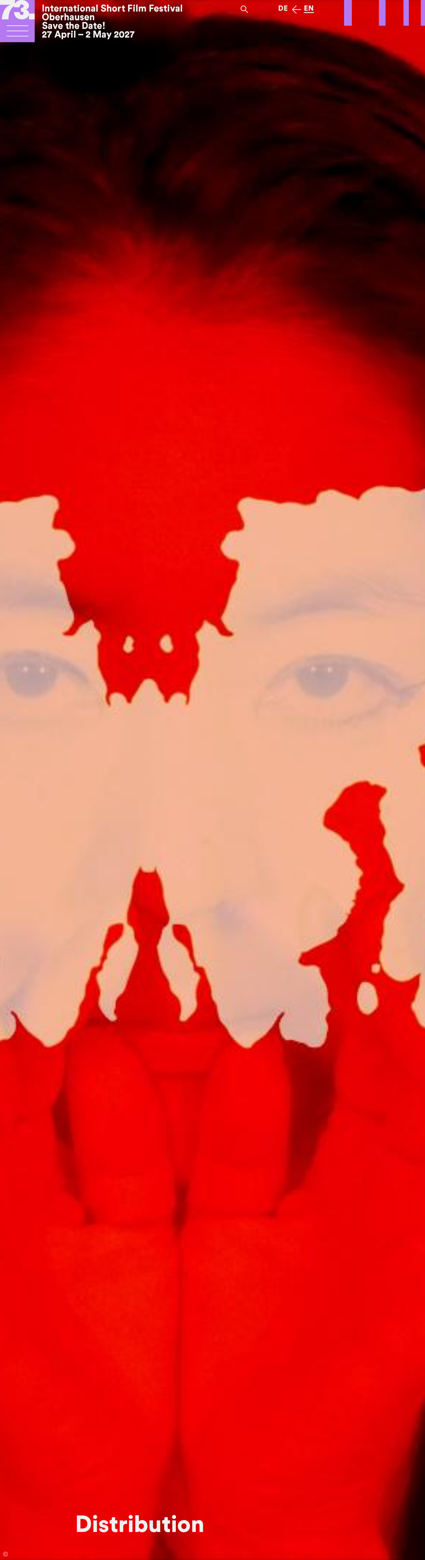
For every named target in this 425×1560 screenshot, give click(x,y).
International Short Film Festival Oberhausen (112, 13)
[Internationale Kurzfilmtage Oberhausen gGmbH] (17, 33)
